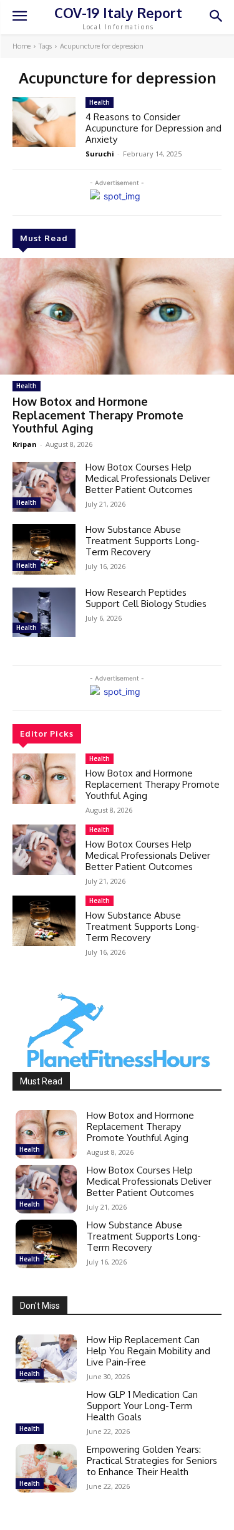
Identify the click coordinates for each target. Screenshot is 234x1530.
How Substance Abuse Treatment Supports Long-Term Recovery (142, 541)
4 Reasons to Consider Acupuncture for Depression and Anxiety (153, 128)
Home (21, 46)
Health (26, 385)
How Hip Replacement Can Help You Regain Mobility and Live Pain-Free (148, 1351)
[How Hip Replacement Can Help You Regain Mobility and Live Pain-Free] (46, 1358)
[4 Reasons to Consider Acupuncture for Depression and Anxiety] (44, 122)
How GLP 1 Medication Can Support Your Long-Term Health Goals (142, 1406)
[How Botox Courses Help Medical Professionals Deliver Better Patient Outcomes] (44, 487)
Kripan (24, 444)
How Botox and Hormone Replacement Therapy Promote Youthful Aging (97, 414)
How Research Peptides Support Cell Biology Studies (146, 598)
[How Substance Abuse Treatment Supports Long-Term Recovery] (44, 549)
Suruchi (99, 153)
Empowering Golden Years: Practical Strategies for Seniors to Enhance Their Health (152, 1460)
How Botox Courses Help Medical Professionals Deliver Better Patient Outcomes (147, 478)
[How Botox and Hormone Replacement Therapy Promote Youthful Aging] (117, 316)
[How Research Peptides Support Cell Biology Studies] (44, 612)
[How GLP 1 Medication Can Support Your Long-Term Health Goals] (46, 1413)
